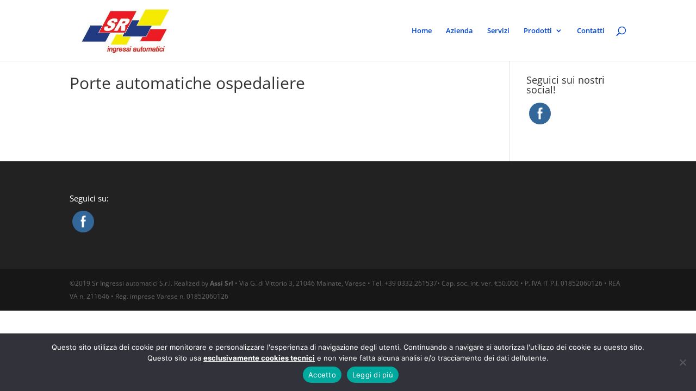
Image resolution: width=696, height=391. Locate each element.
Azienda (459, 31)
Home (422, 31)
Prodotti (538, 31)
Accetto (322, 374)
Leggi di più (372, 374)
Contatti (591, 31)
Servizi (498, 31)
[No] (682, 362)
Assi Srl (221, 283)
